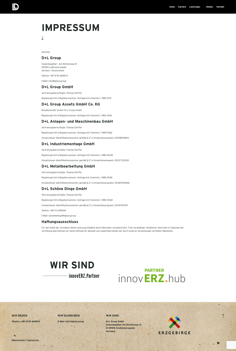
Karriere (182, 7)
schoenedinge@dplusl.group (62, 215)
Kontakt (220, 7)
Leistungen (194, 7)
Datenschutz (18, 340)
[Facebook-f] (223, 343)
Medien (209, 7)
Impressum (33, 340)
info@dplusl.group (57, 81)
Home (172, 7)
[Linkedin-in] (213, 343)
